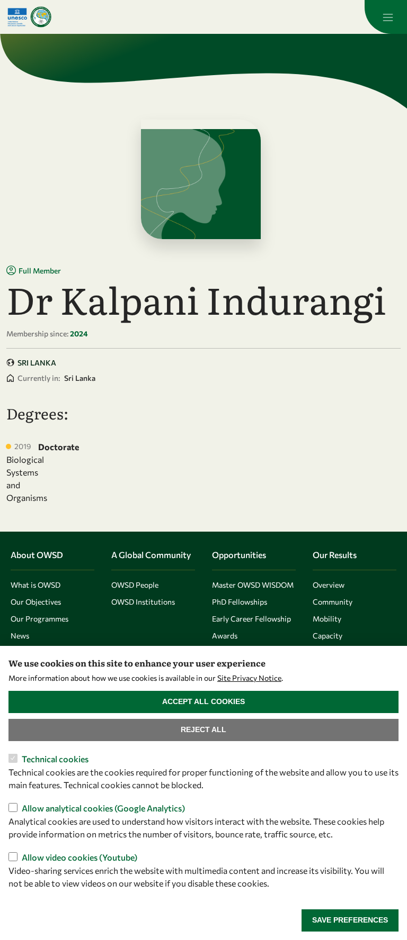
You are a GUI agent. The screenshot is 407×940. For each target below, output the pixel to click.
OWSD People (134, 584)
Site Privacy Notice (249, 677)
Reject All (203, 729)
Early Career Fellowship (251, 618)
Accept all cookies (203, 701)
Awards (224, 635)
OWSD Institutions (143, 601)
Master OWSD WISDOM (253, 584)
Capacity (327, 635)
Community (332, 601)
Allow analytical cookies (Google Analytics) (103, 808)
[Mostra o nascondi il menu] (386, 17)
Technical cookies (55, 759)
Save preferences (350, 920)
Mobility (327, 618)
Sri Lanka (36, 362)
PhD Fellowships (239, 601)
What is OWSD (35, 584)
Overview (328, 584)
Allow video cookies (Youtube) (79, 857)
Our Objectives (36, 601)
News (20, 635)
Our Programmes (39, 618)
